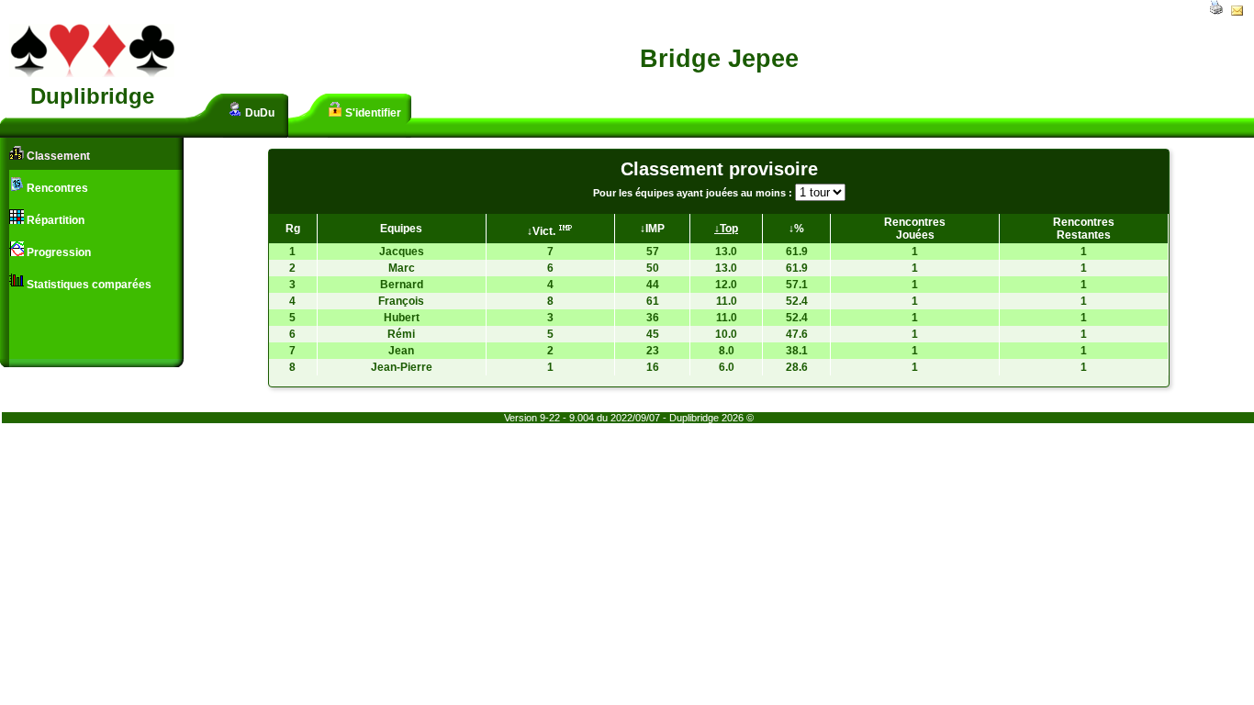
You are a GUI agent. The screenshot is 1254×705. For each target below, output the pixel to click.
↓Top (726, 228)
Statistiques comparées (87, 284)
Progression (57, 252)
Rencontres (56, 188)
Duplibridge (92, 96)
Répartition (54, 220)
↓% (796, 228)
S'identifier (371, 112)
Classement (57, 156)
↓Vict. (542, 231)
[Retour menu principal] (91, 73)
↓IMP (652, 228)
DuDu (258, 112)
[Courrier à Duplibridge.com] (1237, 11)
